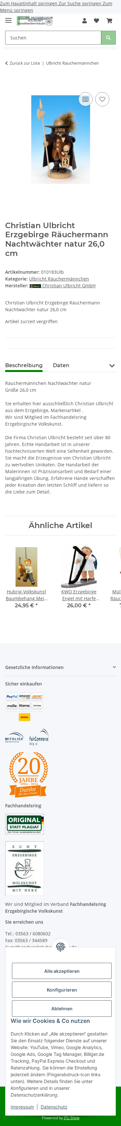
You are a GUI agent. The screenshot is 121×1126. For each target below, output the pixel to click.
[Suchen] (108, 38)
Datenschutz (54, 1107)
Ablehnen (62, 1008)
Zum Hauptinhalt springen (29, 3)
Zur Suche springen (81, 3)
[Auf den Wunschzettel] (102, 99)
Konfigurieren (62, 990)
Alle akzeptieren (62, 971)
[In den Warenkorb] (10, 80)
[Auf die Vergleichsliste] (85, 99)
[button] (84, 20)
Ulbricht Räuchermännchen (59, 279)
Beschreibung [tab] (24, 365)
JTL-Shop (71, 1118)
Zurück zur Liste (25, 63)
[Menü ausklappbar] (8, 18)
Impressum (22, 1107)
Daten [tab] (61, 365)
